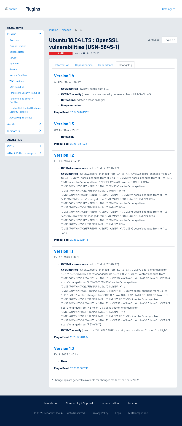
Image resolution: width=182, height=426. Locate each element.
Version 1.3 (64, 123)
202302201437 (79, 337)
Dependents (105, 65)
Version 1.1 (63, 251)
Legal (118, 412)
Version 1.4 (64, 75)
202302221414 (79, 239)
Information (62, 65)
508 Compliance (138, 412)
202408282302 (79, 112)
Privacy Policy (100, 412)
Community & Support (79, 403)
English (168, 40)
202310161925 (78, 143)
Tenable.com (51, 403)
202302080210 (79, 368)
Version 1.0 (64, 348)
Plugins (32, 9)
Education (132, 403)
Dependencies (84, 65)
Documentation (109, 403)
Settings (167, 8)
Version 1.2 (64, 154)
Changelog (125, 65)
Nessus (66, 29)
